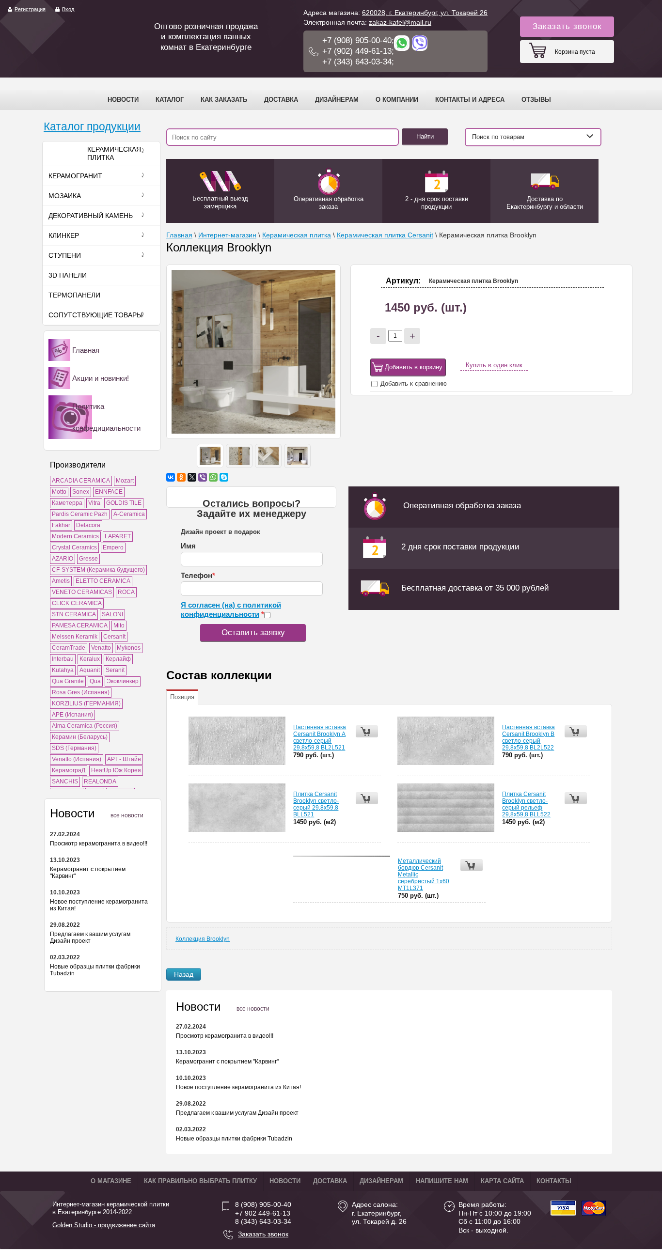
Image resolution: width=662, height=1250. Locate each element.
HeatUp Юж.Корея (116, 770)
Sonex (80, 491)
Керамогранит (75, 176)
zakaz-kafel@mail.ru (400, 22)
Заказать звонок (567, 26)
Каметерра (67, 503)
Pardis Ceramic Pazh (80, 514)
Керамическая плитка (114, 153)
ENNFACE (109, 491)
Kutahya (63, 670)
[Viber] (202, 477)
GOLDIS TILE (124, 503)
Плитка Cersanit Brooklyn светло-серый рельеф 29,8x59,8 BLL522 (526, 804)
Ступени (64, 255)
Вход (68, 9)
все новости (126, 815)
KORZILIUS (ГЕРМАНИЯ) (86, 703)
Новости (123, 99)
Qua (95, 681)
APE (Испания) (72, 714)
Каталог (170, 99)
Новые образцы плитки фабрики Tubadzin (234, 1138)
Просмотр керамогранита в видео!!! (98, 843)
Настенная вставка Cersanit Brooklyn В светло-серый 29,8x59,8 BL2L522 (528, 737)
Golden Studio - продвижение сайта (103, 1225)
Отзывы (536, 99)
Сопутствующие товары (95, 315)
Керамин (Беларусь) (80, 737)
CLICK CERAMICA (77, 603)
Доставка (281, 99)
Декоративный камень (90, 215)
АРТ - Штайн (124, 759)
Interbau (63, 659)
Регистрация (30, 9)
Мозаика (64, 196)
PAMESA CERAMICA (80, 625)
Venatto (101, 647)
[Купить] (367, 731)
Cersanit (114, 636)
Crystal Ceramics (74, 547)
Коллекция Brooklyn (202, 939)
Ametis (61, 581)
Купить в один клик (494, 365)
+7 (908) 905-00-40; (358, 40)
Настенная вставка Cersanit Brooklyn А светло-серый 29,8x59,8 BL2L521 (319, 737)
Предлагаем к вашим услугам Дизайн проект (90, 937)
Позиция (182, 697)
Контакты (553, 1181)
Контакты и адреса (469, 99)
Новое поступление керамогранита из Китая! (238, 1087)
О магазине (111, 1181)
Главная (85, 350)
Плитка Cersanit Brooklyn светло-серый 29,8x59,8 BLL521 (316, 804)
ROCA (126, 592)
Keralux (89, 659)
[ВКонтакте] (170, 477)
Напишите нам (442, 1181)
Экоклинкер (123, 681)
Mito (119, 625)
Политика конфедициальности (106, 417)
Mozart (125, 480)
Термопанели (74, 295)
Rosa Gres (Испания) (81, 692)
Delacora (88, 525)
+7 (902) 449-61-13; (358, 51)
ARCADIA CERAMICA (81, 480)
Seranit (115, 670)
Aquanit (89, 670)
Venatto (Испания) (76, 759)
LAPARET (118, 536)
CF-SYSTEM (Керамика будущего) (98, 569)
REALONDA (100, 781)
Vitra (94, 503)
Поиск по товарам (498, 137)
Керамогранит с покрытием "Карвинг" (227, 1061)
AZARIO (62, 558)
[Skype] (224, 477)
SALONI (112, 614)
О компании (397, 99)
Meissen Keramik (74, 636)
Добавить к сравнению (412, 383)
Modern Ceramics (75, 536)
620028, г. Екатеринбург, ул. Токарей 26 (425, 12)
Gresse (88, 558)
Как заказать (224, 99)
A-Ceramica (129, 514)
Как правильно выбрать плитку (200, 1181)
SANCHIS (65, 781)
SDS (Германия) (74, 748)
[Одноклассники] (181, 477)
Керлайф (118, 659)
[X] (192, 477)
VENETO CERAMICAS (82, 592)
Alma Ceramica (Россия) (84, 725)
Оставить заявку (253, 632)
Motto (59, 491)
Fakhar (61, 525)
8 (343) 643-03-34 (263, 1221)
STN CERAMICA (74, 614)
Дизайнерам (337, 99)
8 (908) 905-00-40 (263, 1204)
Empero (113, 547)
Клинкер (63, 235)
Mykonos (129, 647)
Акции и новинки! (100, 378)
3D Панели (67, 275)
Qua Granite (68, 681)
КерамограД (68, 770)
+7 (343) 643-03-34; (358, 61)
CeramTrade (68, 647)
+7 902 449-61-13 (262, 1213)
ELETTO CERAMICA (103, 581)
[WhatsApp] (213, 477)
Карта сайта (502, 1181)
